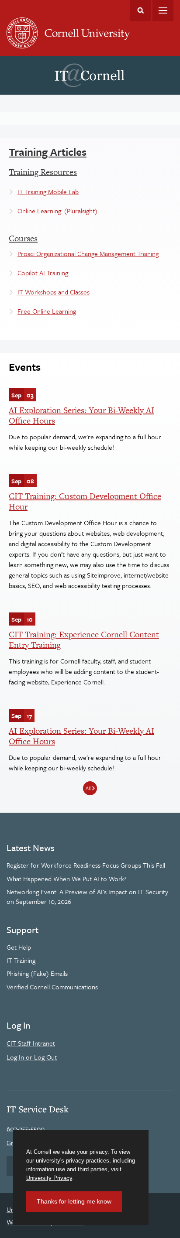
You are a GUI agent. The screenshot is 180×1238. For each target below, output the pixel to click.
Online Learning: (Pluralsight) (57, 210)
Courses (23, 238)
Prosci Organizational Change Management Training (88, 253)
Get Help (19, 947)
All (88, 788)
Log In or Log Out (32, 1057)
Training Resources (43, 172)
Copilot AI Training (42, 272)
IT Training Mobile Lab (48, 191)
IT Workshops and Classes (53, 292)
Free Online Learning (46, 311)
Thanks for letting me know (74, 1201)
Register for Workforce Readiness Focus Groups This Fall (86, 865)
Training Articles (48, 151)
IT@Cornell (89, 75)
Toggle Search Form (140, 10)
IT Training (21, 960)
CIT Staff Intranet (31, 1043)
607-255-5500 (26, 1128)
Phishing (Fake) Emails (37, 973)
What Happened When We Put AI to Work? (67, 878)
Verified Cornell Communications (52, 987)
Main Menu (162, 10)
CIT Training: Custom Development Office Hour (85, 501)
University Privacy (49, 1178)
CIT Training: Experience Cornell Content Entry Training (84, 640)
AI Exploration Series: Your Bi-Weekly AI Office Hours (81, 415)
